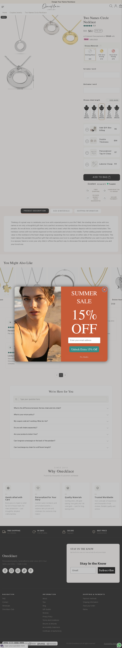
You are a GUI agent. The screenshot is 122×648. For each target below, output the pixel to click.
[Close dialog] (104, 290)
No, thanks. (84, 357)
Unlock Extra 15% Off (84, 349)
